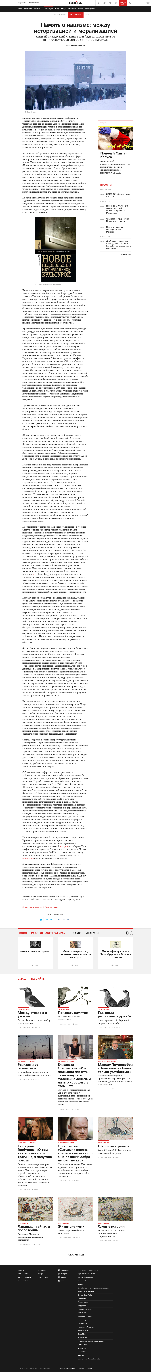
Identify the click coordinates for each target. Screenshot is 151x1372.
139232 (118, 1157)
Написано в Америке (86, 1327)
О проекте (22, 3)
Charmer (89, 1368)
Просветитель (83, 1302)
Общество (72, 9)
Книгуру (81, 1355)
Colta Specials (90, 9)
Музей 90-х (82, 1348)
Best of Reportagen (85, 1316)
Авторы (40, 1274)
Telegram (64, 1274)
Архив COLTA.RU (24, 1281)
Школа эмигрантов (113, 1146)
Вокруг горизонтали (85, 1277)
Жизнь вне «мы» (71, 1226)
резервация (28, 858)
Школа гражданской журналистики (91, 1341)
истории (63, 846)
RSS (62, 1281)
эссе (35, 574)
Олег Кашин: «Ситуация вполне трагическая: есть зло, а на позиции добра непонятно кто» (75, 1153)
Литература (48, 9)
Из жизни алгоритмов (86, 1291)
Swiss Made (82, 1334)
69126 (78, 1237)
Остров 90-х (82, 1345)
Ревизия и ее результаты (28, 1066)
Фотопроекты (23, 1274)
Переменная (82, 1323)
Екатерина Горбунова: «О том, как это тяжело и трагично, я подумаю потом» (35, 1153)
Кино (20, 9)
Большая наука (83, 1330)
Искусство (28, 9)
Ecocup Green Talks (85, 1295)
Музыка (37, 9)
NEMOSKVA (82, 1313)
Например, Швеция (85, 1309)
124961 (77, 1109)
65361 (118, 1240)
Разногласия (82, 1338)
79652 (38, 1244)
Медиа (63, 9)
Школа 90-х (82, 1352)
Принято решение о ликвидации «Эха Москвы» (115, 229)
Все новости (126, 254)
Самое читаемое (86, 933)
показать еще (75, 1255)
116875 (117, 1089)
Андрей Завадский (78, 45)
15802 (116, 965)
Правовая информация (66, 1368)
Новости (21, 1270)
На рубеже (82, 1306)
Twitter (63, 1277)
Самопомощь (83, 1298)
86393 (37, 1189)
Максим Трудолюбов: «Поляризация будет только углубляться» (115, 1068)
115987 (77, 1180)
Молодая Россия (84, 1281)
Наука (80, 9)
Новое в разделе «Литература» (41, 933)
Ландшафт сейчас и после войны (34, 1228)
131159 (117, 1027)
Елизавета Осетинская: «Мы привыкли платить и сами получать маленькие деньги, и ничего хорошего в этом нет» (74, 1075)
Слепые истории (111, 1226)
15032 (76, 965)
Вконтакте (65, 1270)
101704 (36, 1079)
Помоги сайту (34, 3)
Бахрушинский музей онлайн (89, 1359)
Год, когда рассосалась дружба (115, 1014)
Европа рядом (83, 1320)
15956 (36, 965)
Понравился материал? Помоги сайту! (40, 907)
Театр (57, 9)
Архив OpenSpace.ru (25, 1277)
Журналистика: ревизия (27, 1061)
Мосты (80, 1284)
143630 (37, 1027)
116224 (77, 1024)
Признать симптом (73, 1013)
